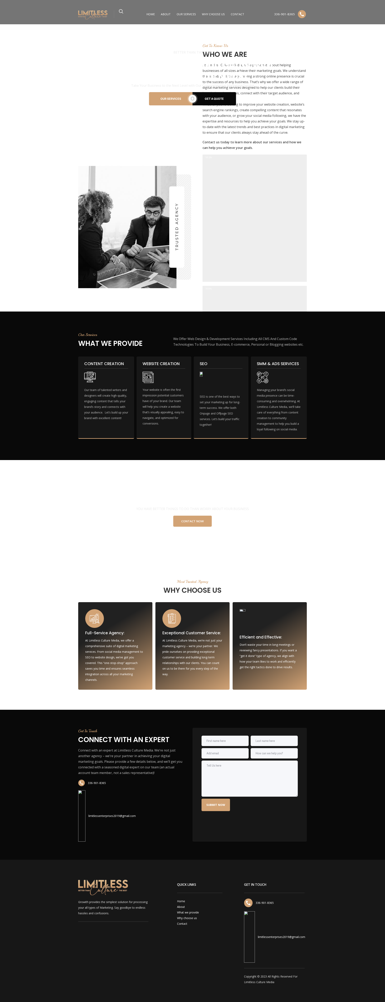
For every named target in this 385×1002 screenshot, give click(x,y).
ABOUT (166, 14)
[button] (192, 521)
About (181, 907)
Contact (182, 924)
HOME (150, 14)
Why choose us (187, 918)
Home (181, 901)
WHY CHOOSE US (213, 14)
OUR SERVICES (186, 14)
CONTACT (237, 14)
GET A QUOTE (214, 98)
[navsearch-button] (121, 13)
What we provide (188, 912)
